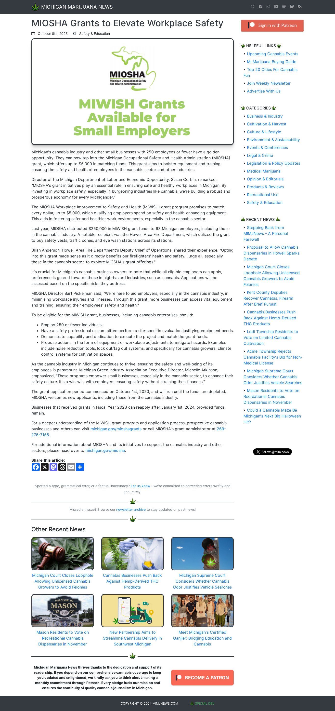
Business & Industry (265, 116)
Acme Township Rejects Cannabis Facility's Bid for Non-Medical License (273, 357)
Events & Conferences (267, 147)
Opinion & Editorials (265, 178)
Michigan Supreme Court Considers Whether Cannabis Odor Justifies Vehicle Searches (273, 376)
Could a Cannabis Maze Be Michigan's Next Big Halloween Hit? (272, 416)
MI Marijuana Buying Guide (271, 61)
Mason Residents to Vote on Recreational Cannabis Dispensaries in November (271, 396)
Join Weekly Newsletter (269, 83)
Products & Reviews (265, 186)
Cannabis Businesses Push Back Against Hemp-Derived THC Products (270, 317)
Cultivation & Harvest (266, 123)
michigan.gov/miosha (105, 450)
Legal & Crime (260, 155)
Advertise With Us (264, 91)
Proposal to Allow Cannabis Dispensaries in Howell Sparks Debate (271, 253)
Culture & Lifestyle (264, 131)
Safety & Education (265, 202)
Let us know (140, 486)
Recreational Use (262, 194)
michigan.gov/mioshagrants (116, 428)
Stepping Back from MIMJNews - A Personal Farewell (266, 233)
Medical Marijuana (264, 171)
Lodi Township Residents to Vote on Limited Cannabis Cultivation (271, 337)
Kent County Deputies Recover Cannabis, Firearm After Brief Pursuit (268, 298)
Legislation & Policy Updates (273, 163)
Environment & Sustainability (273, 139)
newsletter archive (131, 509)
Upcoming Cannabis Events (272, 53)
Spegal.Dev (205, 703)
